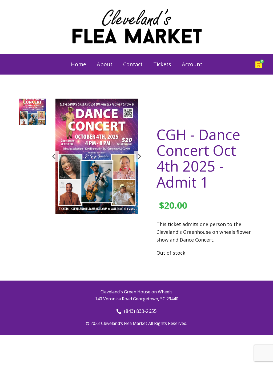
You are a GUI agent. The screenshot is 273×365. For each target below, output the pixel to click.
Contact (133, 64)
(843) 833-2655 (138, 311)
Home (78, 64)
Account (192, 64)
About (105, 64)
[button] (54, 156)
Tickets (162, 64)
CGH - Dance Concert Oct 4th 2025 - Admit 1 (198, 158)
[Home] (136, 26)
